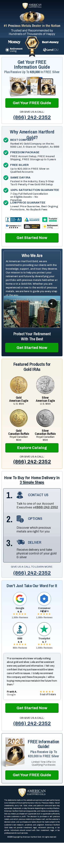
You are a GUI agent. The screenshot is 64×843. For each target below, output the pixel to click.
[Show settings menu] (50, 325)
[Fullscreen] (57, 325)
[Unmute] (44, 325)
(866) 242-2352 (32, 117)
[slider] (28, 325)
